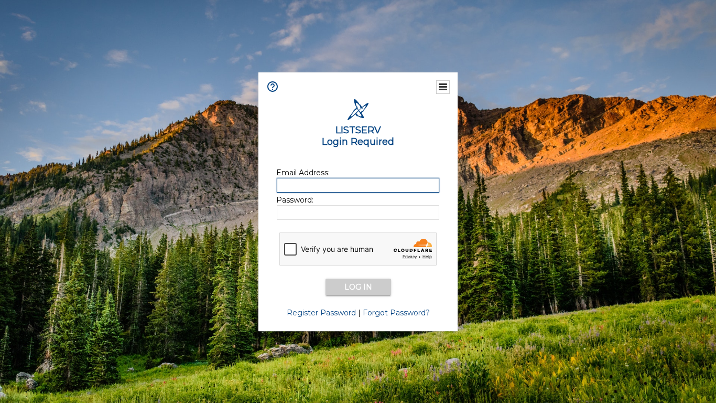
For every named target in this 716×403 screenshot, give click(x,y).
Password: (294, 200)
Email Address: (303, 172)
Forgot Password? (396, 312)
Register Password (321, 312)
